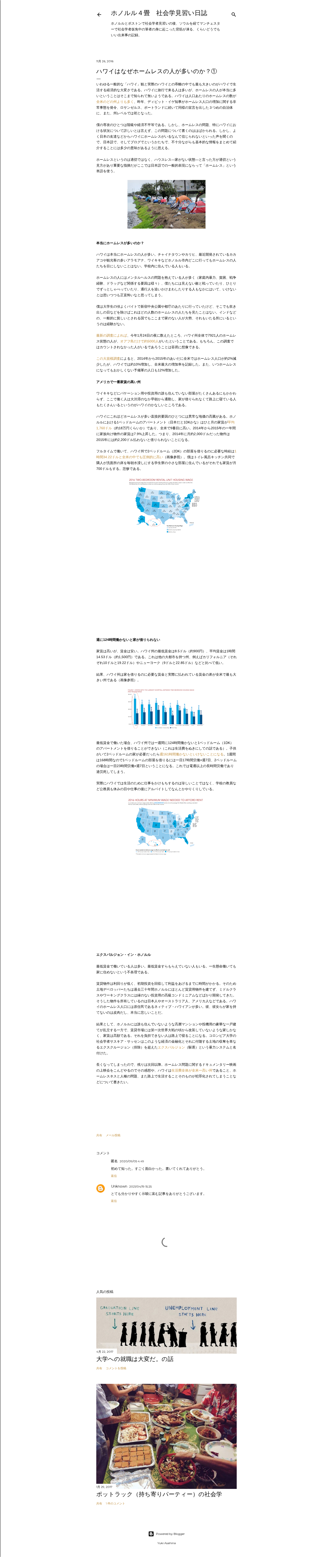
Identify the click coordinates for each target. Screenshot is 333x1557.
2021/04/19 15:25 (140, 1186)
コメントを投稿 (116, 1368)
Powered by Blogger (170, 1534)
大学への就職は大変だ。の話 (135, 1359)
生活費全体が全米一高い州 (191, 1070)
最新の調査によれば (111, 335)
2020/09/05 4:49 (132, 1161)
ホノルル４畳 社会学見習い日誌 (159, 13)
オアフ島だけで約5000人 (139, 341)
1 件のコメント (115, 1503)
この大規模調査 (108, 358)
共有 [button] (99, 1135)
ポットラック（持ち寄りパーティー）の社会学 (159, 1494)
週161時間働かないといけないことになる (192, 754)
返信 (114, 1176)
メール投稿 (113, 1135)
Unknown (119, 1186)
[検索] (234, 13)
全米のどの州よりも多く (115, 102)
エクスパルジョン (171, 1047)
